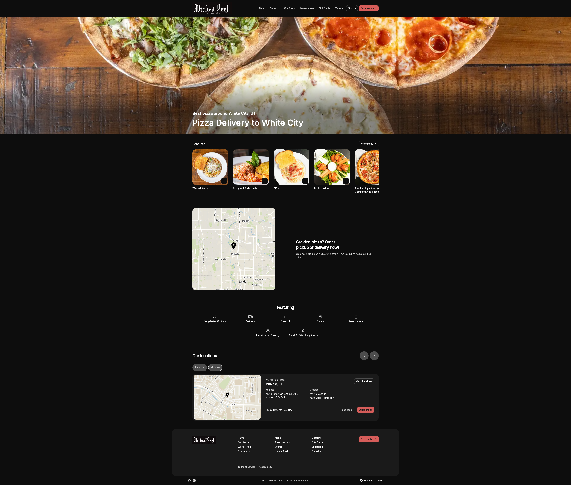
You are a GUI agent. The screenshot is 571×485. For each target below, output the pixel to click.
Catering (274, 8)
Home (241, 437)
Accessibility (265, 467)
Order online (365, 409)
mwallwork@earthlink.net (323, 397)
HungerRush (282, 451)
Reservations (307, 8)
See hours (347, 410)
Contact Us (244, 451)
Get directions (364, 381)
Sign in (352, 8)
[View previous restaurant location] (364, 355)
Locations (317, 446)
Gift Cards (324, 8)
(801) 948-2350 (318, 394)
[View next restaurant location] (374, 355)
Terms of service (246, 467)
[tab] (199, 367)
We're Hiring (244, 446)
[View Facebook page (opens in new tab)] (189, 480)
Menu (262, 8)
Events (278, 446)
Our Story (289, 8)
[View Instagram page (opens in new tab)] (194, 480)
